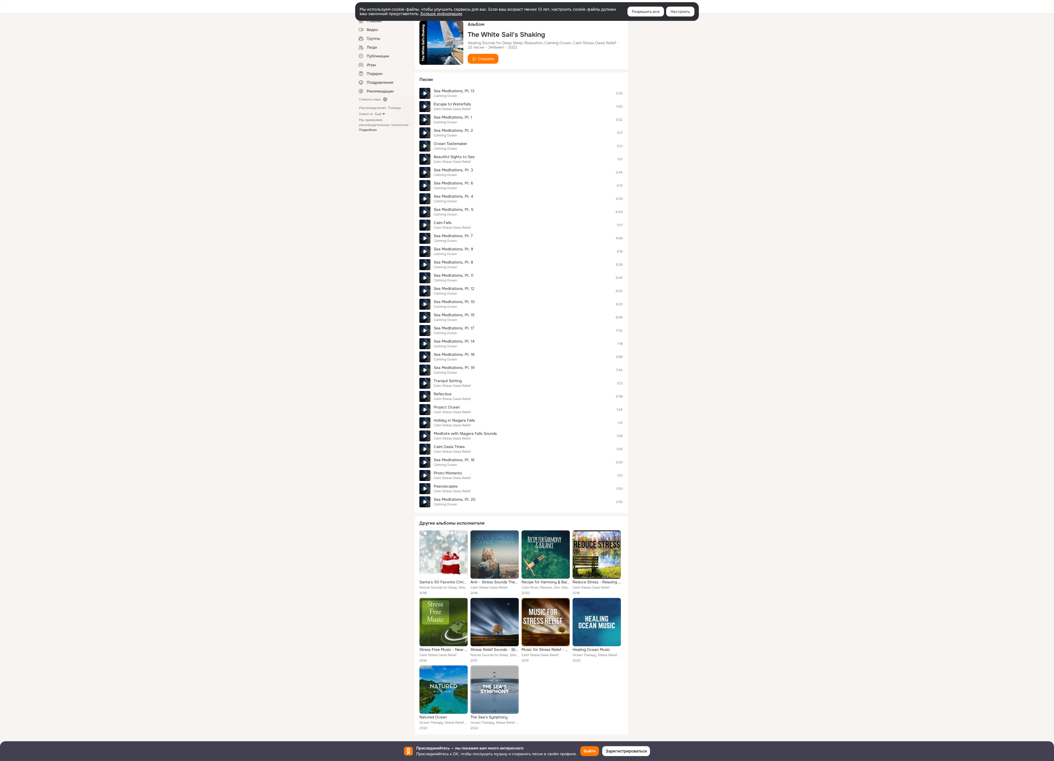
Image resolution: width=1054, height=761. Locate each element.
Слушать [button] (486, 58)
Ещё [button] (378, 114)
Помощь (394, 108)
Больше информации (441, 13)
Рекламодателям (372, 108)
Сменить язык (370, 99)
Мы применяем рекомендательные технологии (383, 125)
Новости (366, 114)
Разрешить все (646, 11)
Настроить (680, 11)
